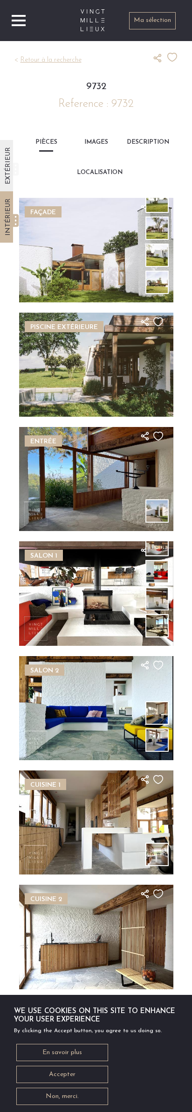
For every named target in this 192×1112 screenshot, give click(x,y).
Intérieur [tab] (8, 217)
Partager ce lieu (160, 58)
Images (96, 142)
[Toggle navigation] (19, 20)
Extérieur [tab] (8, 165)
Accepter (62, 1074)
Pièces (46, 142)
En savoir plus (62, 1052)
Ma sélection (152, 20)
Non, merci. (62, 1096)
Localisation (96, 172)
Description (146, 142)
